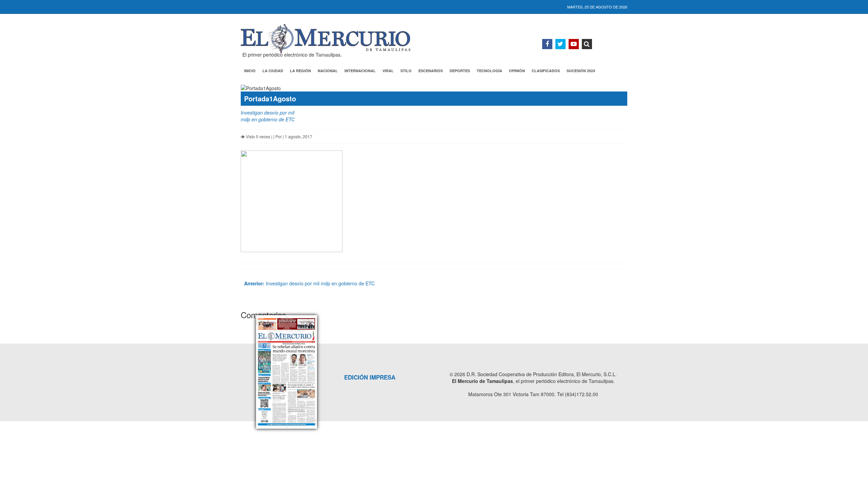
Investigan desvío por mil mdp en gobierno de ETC (309, 283)
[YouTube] (574, 44)
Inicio (250, 70)
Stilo (406, 70)
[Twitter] (560, 44)
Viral (388, 70)
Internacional (360, 70)
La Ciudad (272, 70)
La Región (300, 70)
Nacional (328, 70)
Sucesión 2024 (581, 70)
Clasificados (546, 70)
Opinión (517, 70)
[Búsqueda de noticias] (587, 44)
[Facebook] (547, 44)
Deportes (460, 70)
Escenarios (430, 70)
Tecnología (489, 70)
